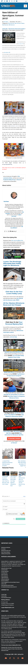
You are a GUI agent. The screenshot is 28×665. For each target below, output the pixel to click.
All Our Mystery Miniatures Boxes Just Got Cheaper (13, 304)
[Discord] (14, 231)
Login (24, 496)
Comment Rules (4, 569)
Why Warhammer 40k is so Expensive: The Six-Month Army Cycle (22, 481)
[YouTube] (22, 658)
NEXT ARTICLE (22, 457)
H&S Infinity (17, 431)
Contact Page (3, 594)
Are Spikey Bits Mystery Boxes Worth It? (9, 586)
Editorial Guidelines (5, 579)
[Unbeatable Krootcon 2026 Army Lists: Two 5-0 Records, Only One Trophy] (5, 472)
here (13, 119)
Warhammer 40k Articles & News (16, 23)
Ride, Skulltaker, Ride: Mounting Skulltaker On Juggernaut (22, 463)
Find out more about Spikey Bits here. (11, 645)
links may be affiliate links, (17, 240)
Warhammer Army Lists (5, 550)
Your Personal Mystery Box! (14, 323)
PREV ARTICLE (6, 457)
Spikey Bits (5, 28)
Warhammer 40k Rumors (8, 25)
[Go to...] (25, 6)
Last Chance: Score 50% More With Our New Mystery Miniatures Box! (13, 481)
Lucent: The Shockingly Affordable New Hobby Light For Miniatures (12, 263)
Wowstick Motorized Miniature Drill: (14, 352)
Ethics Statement (4, 576)
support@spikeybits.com (7, 607)
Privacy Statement (4, 571)
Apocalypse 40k (20, 43)
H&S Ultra (8, 433)
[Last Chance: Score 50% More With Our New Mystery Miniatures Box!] (14, 472)
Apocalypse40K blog (8, 164)
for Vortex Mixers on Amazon (16, 394)
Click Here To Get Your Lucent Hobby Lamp (14, 292)
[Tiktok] (15, 231)
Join (26, 1)
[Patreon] (10, 231)
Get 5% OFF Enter (19, 413)
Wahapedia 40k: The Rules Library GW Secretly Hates (11, 647)
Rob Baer (6, 21)
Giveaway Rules (4, 572)
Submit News (4, 596)
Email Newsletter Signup (6, 597)
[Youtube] (12, 231)
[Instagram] (8, 231)
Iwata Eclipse (6, 431)
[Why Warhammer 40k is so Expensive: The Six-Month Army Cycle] (22, 472)
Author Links (3, 583)
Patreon (2, 1)
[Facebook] (4, 231)
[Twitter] (6, 231)
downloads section (14, 125)
